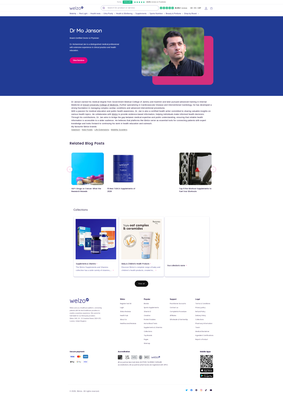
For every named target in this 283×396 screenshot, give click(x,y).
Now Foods (87, 130)
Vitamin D (147, 311)
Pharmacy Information (203, 323)
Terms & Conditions (202, 303)
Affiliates (173, 315)
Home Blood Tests (150, 323)
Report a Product (201, 339)
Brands (146, 303)
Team (197, 327)
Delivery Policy (200, 315)
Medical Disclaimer (202, 331)
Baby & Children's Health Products (135, 264)
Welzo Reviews (125, 311)
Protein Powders (150, 319)
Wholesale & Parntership (179, 319)
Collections (148, 331)
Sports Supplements (151, 307)
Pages (146, 339)
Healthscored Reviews (128, 323)
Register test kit (125, 303)
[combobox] (130, 8)
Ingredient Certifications (204, 335)
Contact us (174, 307)
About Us (123, 319)
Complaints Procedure (178, 311)
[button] (74, 13)
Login (122, 307)
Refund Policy (200, 311)
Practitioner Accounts (178, 303)
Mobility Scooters (119, 130)
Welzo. (80, 391)
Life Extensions (102, 130)
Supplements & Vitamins (86, 264)
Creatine (147, 315)
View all (141, 284)
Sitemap (147, 343)
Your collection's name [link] (176, 265)
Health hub (124, 315)
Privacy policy (200, 307)
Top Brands (148, 335)
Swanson (75, 130)
